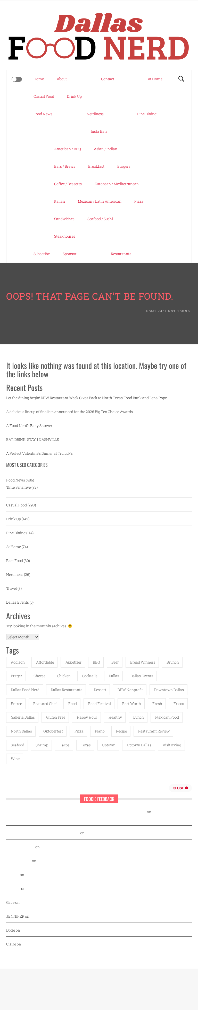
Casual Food (44, 96)
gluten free (55, 717)
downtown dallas (169, 689)
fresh (157, 703)
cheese (39, 675)
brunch (173, 662)
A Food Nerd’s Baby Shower (29, 425)
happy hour (87, 717)
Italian (59, 201)
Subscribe (42, 253)
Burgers (123, 166)
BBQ (96, 662)
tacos (65, 745)
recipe (121, 731)
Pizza (138, 201)
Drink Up (74, 96)
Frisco (179, 703)
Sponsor (70, 253)
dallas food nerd (25, 689)
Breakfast (96, 166)
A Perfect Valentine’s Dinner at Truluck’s (39, 453)
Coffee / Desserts (68, 183)
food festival (99, 703)
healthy (115, 717)
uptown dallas (139, 745)
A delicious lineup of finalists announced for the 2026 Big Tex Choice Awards (69, 411)
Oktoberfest (53, 731)
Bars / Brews (64, 166)
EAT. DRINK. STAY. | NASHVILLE (32, 439)
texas (86, 745)
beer (115, 662)
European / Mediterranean (117, 183)
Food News (43, 113)
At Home (155, 78)
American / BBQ (67, 148)
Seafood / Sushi (100, 218)
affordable (45, 662)
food (72, 703)
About (62, 78)
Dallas (114, 675)
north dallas (21, 731)
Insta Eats (99, 131)
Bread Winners (142, 662)
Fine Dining (146, 113)
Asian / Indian (105, 148)
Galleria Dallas (23, 717)
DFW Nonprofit (130, 689)
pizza (79, 731)
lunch (138, 717)
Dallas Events (17, 602)
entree (16, 703)
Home (39, 78)
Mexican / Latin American (99, 201)
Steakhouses (64, 236)
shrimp (42, 745)
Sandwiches (64, 218)
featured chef (45, 703)
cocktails (89, 675)
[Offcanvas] (17, 79)
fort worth (131, 703)
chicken (64, 675)
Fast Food (14, 560)
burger (16, 675)
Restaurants (121, 253)
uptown (109, 745)
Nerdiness (95, 113)
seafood (17, 745)
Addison (18, 662)
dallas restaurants (66, 689)
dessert (100, 689)
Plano (100, 731)
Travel (11, 588)
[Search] (181, 79)
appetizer (73, 662)
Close (179, 787)
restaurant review (154, 731)
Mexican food (167, 717)
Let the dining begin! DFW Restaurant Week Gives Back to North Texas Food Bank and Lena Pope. (87, 397)
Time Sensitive (18, 487)
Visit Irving (172, 745)
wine (15, 758)
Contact (107, 78)
